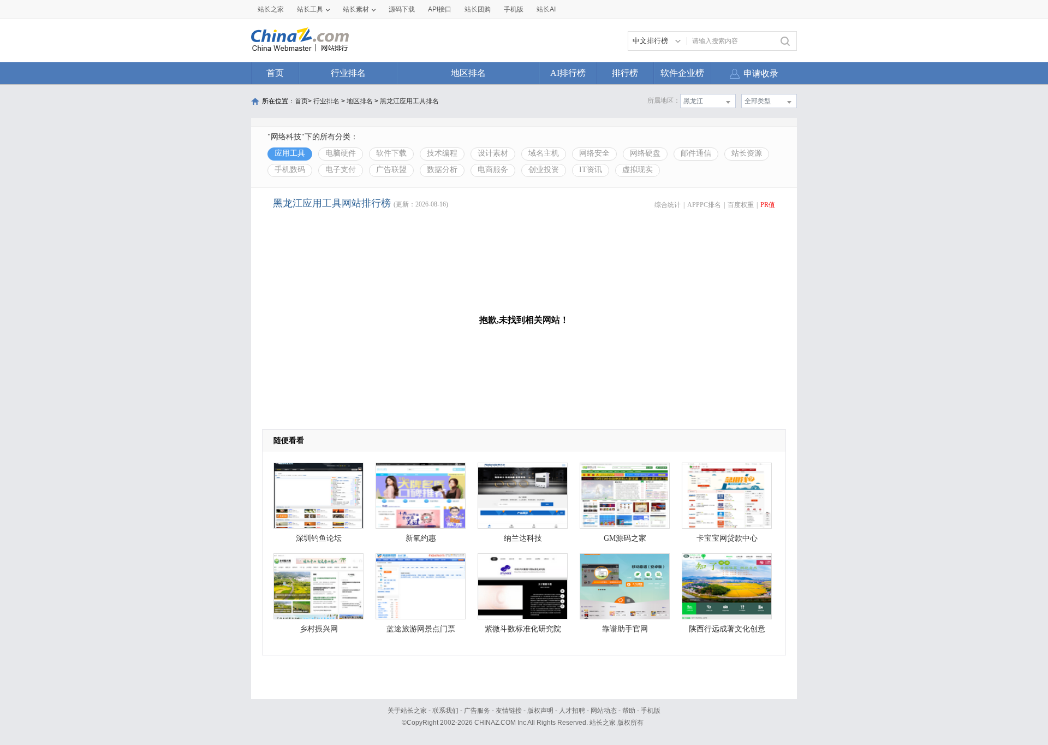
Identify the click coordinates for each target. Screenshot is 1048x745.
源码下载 (402, 9)
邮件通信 (696, 153)
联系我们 (445, 710)
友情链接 (509, 710)
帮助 (628, 710)
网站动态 (604, 710)
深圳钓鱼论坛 (319, 538)
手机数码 (290, 169)
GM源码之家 (625, 538)
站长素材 (356, 9)
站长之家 (271, 9)
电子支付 (340, 169)
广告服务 (477, 710)
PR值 (767, 205)
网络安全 (594, 153)
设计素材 (493, 153)
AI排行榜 (568, 73)
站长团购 (478, 9)
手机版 (650, 710)
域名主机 (543, 153)
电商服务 (493, 169)
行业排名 (348, 73)
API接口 (439, 9)
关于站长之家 (407, 710)
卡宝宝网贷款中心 (727, 538)
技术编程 (442, 153)
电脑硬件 (340, 153)
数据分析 (442, 169)
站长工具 (310, 9)
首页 (275, 73)
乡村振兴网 (319, 629)
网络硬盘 (645, 153)
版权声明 (540, 710)
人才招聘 (572, 710)
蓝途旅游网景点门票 (420, 629)
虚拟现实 (637, 169)
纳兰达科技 (523, 538)
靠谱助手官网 (625, 629)
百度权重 (741, 205)
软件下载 (391, 153)
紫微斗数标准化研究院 (523, 629)
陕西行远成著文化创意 (727, 629)
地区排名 (468, 73)
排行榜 (625, 73)
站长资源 (746, 153)
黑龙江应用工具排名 (409, 101)
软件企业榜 (682, 73)
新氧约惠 (421, 538)
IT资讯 (590, 169)
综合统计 (667, 205)
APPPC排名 (704, 205)
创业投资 (543, 169)
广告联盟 (391, 169)
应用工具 (290, 153)
